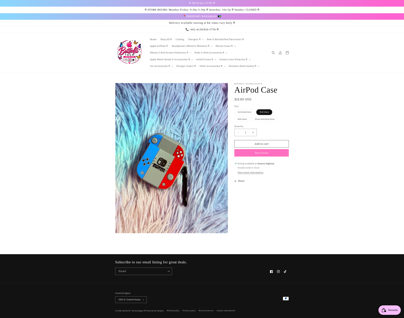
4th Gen (244, 120)
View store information (250, 172)
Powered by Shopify (155, 311)
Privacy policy (189, 311)
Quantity (238, 126)
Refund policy (173, 311)
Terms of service (206, 311)
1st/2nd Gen (246, 112)
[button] (195, 39)
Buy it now (261, 152)
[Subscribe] (168, 271)
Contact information (226, 311)
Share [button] (241, 181)
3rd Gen (264, 112)
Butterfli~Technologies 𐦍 (134, 311)
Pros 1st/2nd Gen (266, 120)
